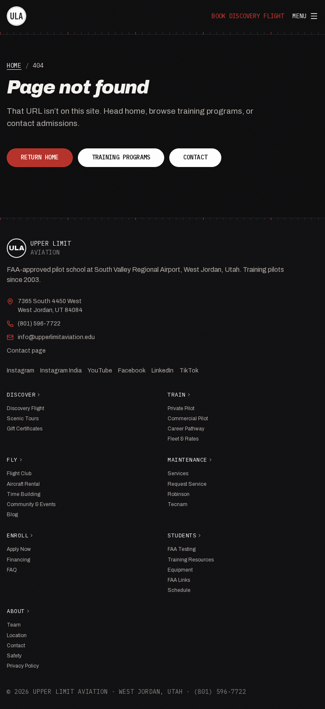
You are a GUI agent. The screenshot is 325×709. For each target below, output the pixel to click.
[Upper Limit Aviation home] (16, 16)
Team (14, 625)
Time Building (23, 494)
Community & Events (31, 504)
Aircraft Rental (23, 484)
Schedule (179, 590)
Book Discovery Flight (248, 16)
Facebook (132, 370)
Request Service (187, 484)
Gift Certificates (24, 429)
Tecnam (177, 504)
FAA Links (179, 580)
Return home (40, 157)
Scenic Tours (23, 419)
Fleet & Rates (183, 439)
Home (14, 65)
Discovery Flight (25, 408)
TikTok (188, 370)
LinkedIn (162, 370)
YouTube (100, 370)
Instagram (20, 370)
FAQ (12, 570)
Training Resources (191, 560)
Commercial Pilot (188, 419)
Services (178, 473)
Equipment (180, 570)
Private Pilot (181, 408)
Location (17, 635)
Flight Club (19, 473)
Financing (18, 560)
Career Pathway (186, 429)
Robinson (179, 494)
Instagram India (61, 370)
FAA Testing (182, 549)
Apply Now (19, 549)
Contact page (26, 351)
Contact (195, 157)
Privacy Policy (23, 666)
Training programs (121, 157)
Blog (12, 514)
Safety (14, 656)
